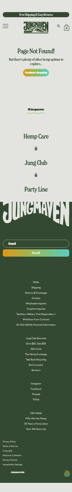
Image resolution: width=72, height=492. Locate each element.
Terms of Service (10, 446)
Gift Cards (36, 348)
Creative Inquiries (36, 308)
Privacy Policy (9, 441)
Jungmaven (17, 472)
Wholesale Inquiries (36, 303)
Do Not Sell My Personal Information (36, 324)
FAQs (36, 282)
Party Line (36, 189)
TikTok (36, 399)
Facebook (36, 388)
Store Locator (36, 364)
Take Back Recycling (36, 359)
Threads (36, 394)
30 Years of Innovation (36, 423)
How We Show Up (36, 429)
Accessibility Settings (12, 464)
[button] (5, 26)
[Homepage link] (36, 27)
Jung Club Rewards (36, 338)
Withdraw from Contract (36, 319)
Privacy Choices (10, 459)
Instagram (36, 383)
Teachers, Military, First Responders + (36, 314)
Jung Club (36, 162)
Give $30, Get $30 (36, 343)
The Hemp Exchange (36, 354)
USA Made (36, 413)
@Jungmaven (36, 109)
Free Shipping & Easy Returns (36, 14)
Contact (36, 298)
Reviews (36, 370)
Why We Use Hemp (36, 418)
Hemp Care (36, 136)
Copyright (7, 450)
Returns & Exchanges (36, 292)
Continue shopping (36, 72)
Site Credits (47, 473)
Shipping (36, 287)
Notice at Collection (12, 455)
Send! (36, 253)
